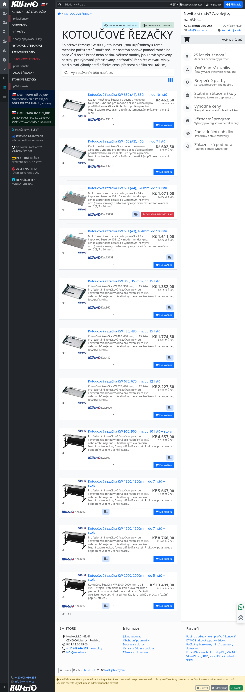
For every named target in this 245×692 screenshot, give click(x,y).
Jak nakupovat (132, 636)
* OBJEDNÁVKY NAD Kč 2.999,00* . (31, 117)
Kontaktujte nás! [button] (232, 30)
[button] (170, 80)
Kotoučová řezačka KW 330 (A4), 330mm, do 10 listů (127, 94)
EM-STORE (89, 670)
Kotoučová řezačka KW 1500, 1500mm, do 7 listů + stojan (126, 530)
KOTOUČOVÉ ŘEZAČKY (26, 59)
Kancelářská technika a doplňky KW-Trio (211, 652)
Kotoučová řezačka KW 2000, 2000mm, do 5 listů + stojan (126, 577)
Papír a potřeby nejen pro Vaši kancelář (211, 636)
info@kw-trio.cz (24, 681)
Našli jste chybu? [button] (114, 670)
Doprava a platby (133, 644)
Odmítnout (220, 688)
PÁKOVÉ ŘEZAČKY (23, 73)
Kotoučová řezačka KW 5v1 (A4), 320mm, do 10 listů (127, 188)
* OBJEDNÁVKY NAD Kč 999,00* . (31, 98)
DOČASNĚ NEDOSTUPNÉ (159, 214)
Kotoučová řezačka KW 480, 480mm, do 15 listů (124, 331)
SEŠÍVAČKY (18, 32)
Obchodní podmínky (136, 640)
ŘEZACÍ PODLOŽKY (23, 52)
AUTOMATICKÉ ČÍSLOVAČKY (29, 12)
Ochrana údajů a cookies (138, 648)
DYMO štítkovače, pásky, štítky (205, 640)
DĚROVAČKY (19, 25)
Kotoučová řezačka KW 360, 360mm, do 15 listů (124, 281)
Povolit (237, 688)
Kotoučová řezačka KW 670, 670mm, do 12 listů (124, 381)
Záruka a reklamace (135, 652)
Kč (173, 4)
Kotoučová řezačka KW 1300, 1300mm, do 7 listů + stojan (126, 483)
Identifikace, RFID (197, 656)
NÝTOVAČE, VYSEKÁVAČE (27, 45)
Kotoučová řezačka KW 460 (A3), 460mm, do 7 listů (126, 141)
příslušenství (21, 18)
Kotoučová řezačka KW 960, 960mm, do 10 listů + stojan (130, 431)
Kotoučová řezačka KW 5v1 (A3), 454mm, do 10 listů (127, 231)
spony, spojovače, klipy (27, 39)
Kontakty (96, 648)
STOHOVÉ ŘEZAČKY (24, 79)
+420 (25, 677)
